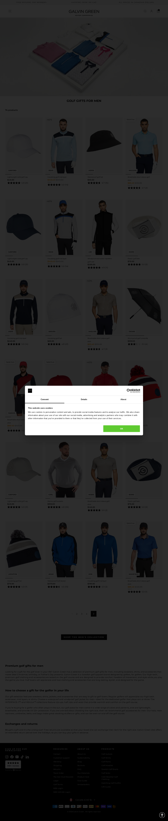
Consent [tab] (45, 399)
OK (121, 428)
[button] (162, 815)
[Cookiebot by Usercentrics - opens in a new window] (128, 391)
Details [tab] (84, 399)
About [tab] (123, 399)
